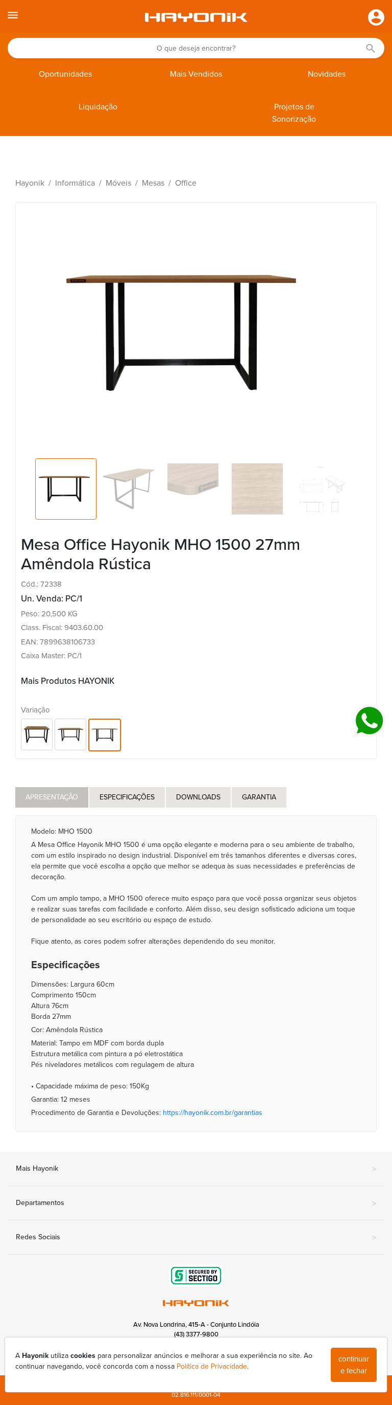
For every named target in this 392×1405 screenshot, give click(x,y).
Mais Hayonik (196, 1169)
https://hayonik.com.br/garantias (212, 1112)
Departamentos (196, 1203)
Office (186, 183)
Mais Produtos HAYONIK (67, 681)
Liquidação (98, 107)
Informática (75, 183)
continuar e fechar (353, 1364)
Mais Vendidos (196, 74)
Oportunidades (65, 74)
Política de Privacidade (212, 1366)
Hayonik (29, 183)
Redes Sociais (196, 1238)
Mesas (153, 183)
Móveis (118, 183)
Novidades (327, 74)
